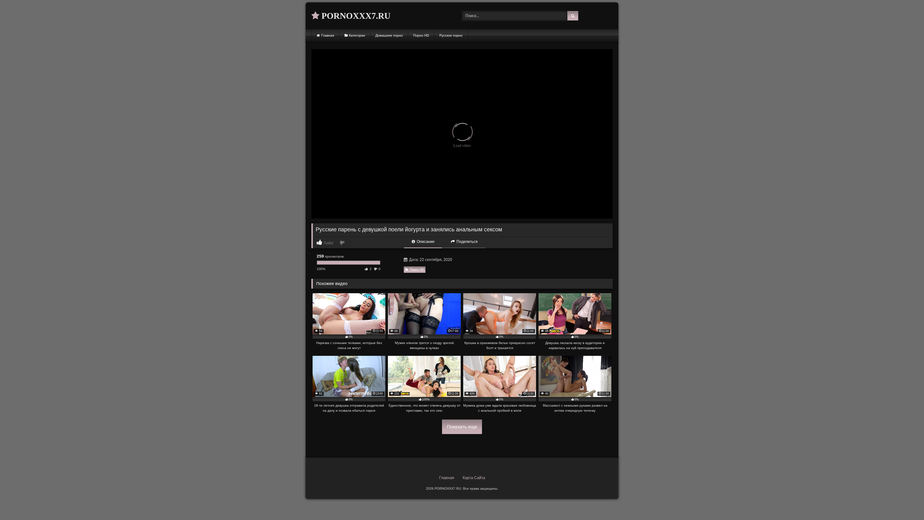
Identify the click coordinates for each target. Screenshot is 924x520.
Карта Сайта (474, 478)
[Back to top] (909, 505)
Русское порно (450, 35)
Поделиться (467, 242)
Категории (357, 35)
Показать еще (462, 426)
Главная (327, 35)
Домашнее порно (389, 35)
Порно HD (421, 35)
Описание (425, 242)
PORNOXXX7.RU (355, 16)
